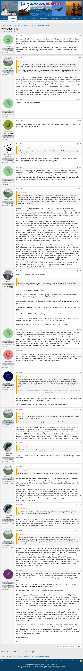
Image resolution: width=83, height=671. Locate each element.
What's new (23, 18)
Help (72, 661)
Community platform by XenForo (42, 664)
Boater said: (21, 61)
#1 (80, 35)
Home (5, 18)
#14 (80, 466)
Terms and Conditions (56, 667)
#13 (80, 443)
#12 (80, 409)
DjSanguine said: (23, 148)
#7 (80, 189)
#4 (80, 121)
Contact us (42, 661)
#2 (80, 57)
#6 (80, 167)
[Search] (80, 18)
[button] (28, 18)
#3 (80, 99)
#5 (80, 144)
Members (43, 18)
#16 (80, 530)
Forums (12, 18)
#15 (80, 505)
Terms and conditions (52, 661)
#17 (80, 570)
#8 (80, 271)
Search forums (13, 22)
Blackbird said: (22, 470)
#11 (80, 372)
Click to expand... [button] (49, 393)
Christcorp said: (22, 376)
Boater (5, 32)
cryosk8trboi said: (23, 413)
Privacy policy (65, 661)
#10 (80, 351)
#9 (80, 329)
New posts (4, 22)
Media (33, 18)
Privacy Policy (43, 667)
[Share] (77, 35)
